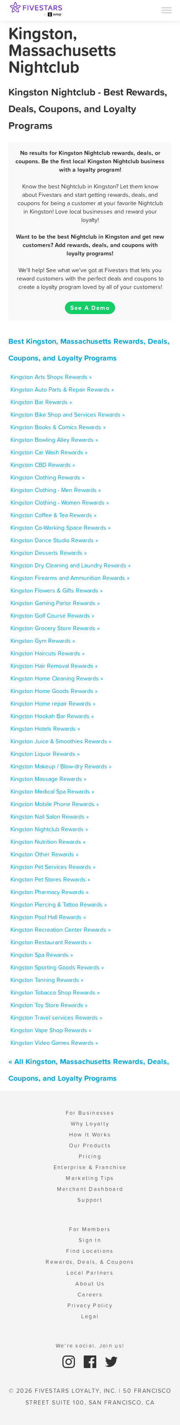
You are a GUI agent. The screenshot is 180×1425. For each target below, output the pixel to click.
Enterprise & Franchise (90, 1167)
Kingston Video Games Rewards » (54, 1042)
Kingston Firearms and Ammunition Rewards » (69, 578)
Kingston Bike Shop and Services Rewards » (67, 414)
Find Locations (89, 1251)
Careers (90, 1295)
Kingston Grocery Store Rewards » (55, 628)
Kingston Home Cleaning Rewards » (56, 678)
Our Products (90, 1145)
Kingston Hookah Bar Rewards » (52, 716)
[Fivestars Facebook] (91, 1361)
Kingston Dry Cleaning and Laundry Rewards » (70, 565)
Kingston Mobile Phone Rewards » (54, 804)
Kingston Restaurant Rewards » (50, 942)
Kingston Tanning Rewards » (46, 980)
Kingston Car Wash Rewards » (48, 452)
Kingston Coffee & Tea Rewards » (53, 515)
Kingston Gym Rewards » (42, 640)
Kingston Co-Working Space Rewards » (60, 527)
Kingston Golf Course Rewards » (52, 615)
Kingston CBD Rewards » (42, 465)
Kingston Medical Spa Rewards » (52, 791)
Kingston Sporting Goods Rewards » (57, 967)
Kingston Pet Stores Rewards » (50, 879)
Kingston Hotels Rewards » (45, 728)
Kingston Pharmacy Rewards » (49, 892)
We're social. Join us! (90, 1346)
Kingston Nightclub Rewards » (49, 829)
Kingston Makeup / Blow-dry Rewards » (60, 766)
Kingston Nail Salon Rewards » (49, 816)
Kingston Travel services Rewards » (56, 1017)
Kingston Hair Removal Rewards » (54, 666)
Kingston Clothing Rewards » (47, 477)
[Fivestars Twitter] (111, 1361)
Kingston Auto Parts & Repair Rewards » (62, 389)
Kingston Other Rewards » (44, 854)
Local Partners (90, 1273)
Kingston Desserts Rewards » (48, 553)
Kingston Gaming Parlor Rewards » (55, 603)
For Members (90, 1229)
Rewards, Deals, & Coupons (90, 1262)
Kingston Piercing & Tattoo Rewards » (58, 904)
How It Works (90, 1135)
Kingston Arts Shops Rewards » (51, 377)
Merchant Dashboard (90, 1189)
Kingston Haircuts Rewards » (47, 653)
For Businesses (90, 1113)
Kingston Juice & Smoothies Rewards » (60, 741)
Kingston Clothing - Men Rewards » (55, 490)
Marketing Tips (90, 1178)
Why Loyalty (90, 1124)
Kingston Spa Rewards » (41, 955)
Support (90, 1200)
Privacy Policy (90, 1305)
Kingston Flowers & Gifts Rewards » (56, 590)
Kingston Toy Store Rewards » (48, 1005)
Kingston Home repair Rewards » (52, 703)
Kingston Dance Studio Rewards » (54, 540)
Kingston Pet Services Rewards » (52, 867)
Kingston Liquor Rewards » (45, 754)
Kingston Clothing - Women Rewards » (59, 502)
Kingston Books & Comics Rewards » (57, 427)
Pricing (90, 1156)
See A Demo (90, 308)
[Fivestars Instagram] (69, 1361)
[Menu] (167, 9)
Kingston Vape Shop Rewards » (50, 1030)
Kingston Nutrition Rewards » (47, 841)
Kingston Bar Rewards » (41, 402)
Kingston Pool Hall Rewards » (48, 917)
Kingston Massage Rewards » (48, 779)
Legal (90, 1316)
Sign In (90, 1240)
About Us (90, 1284)
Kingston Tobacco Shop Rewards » (55, 992)
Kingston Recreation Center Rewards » (60, 929)
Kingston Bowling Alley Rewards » (54, 439)
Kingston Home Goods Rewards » (54, 691)
